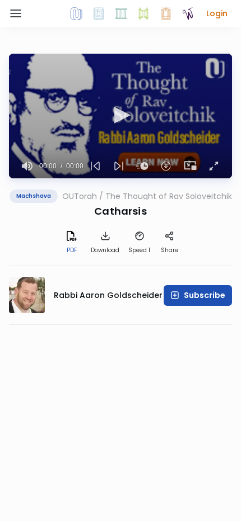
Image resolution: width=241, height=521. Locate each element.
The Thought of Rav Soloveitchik (168, 196)
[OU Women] (188, 13)
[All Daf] (166, 13)
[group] (27, 166)
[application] (120, 116)
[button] (217, 13)
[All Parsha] (143, 13)
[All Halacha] (121, 13)
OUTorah (79, 196)
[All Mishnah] (99, 13)
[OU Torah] (76, 13)
